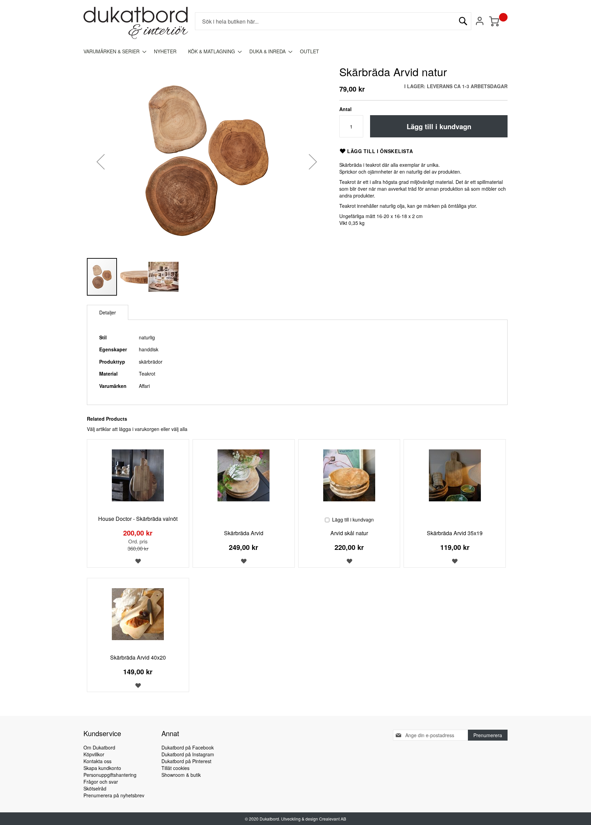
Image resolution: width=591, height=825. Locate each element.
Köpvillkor (93, 754)
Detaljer (107, 312)
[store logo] (135, 23)
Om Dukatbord (99, 747)
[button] (100, 161)
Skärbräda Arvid (243, 533)
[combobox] (333, 21)
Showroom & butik (181, 774)
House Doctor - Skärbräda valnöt (138, 519)
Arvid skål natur (349, 533)
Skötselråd (94, 788)
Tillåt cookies (175, 768)
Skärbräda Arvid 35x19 (455, 533)
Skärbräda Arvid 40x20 (138, 657)
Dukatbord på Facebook (187, 747)
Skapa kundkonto (102, 768)
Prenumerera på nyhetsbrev (113, 795)
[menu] (295, 51)
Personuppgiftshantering (109, 774)
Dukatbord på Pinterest (186, 761)
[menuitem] (112, 51)
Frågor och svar (100, 781)
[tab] (107, 312)
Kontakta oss (97, 761)
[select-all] (179, 428)
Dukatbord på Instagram (187, 754)
